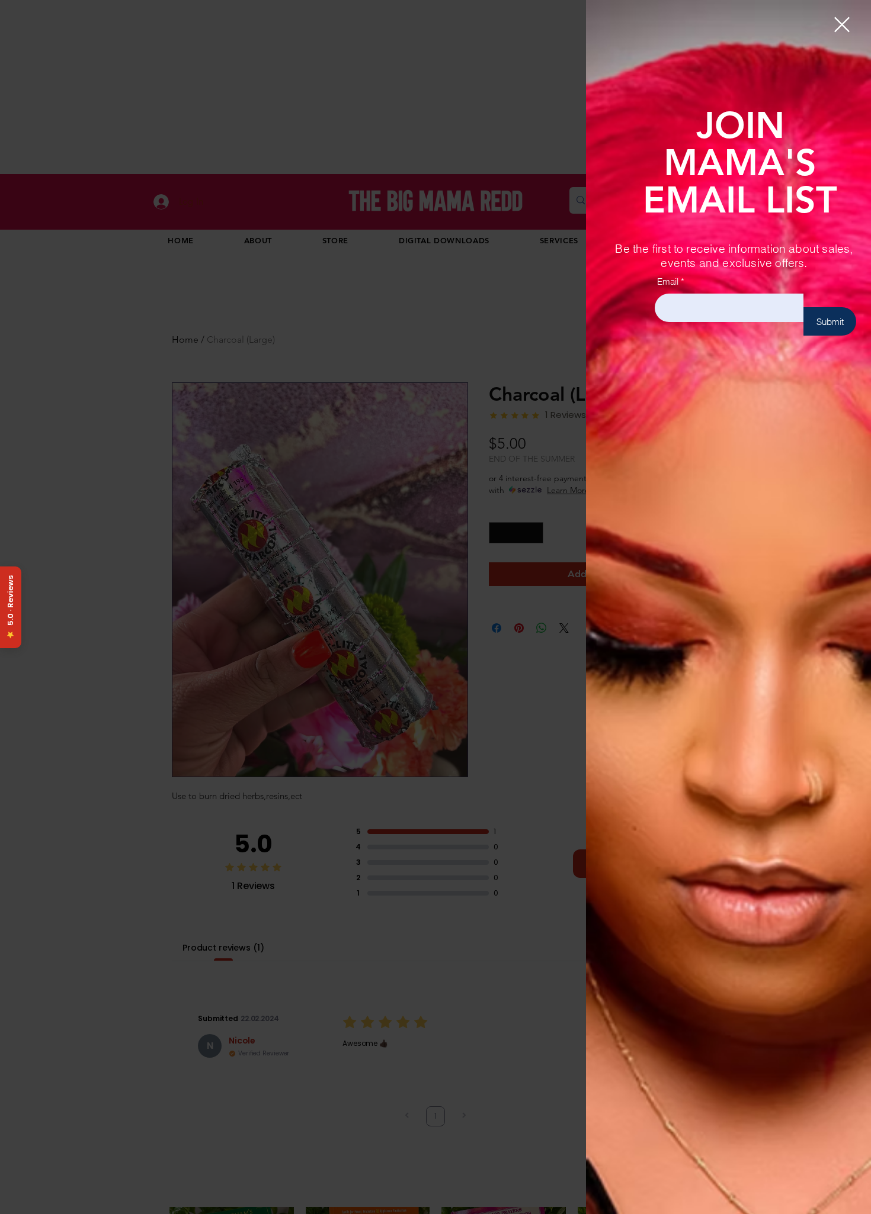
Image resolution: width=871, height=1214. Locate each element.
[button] (842, 24)
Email (667, 281)
